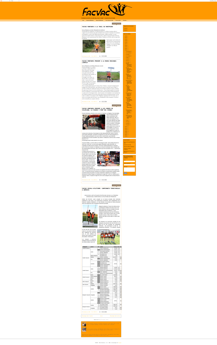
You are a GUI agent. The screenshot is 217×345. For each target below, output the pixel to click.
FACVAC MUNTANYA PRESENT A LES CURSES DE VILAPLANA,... (129, 76)
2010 (126, 129)
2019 (126, 40)
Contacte (124, 20)
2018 (126, 42)
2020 (126, 39)
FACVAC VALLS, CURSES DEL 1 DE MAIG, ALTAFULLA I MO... (129, 112)
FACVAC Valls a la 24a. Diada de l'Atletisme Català (98, 322)
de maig (127, 62)
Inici (83, 20)
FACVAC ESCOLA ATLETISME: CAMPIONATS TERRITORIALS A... (129, 82)
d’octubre (128, 54)
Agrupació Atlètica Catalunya (129, 146)
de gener (128, 124)
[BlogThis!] (103, 56)
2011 (126, 128)
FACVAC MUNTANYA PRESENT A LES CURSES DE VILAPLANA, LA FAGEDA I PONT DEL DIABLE (97, 109)
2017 (126, 43)
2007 (126, 134)
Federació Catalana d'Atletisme (127, 149)
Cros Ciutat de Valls (109, 20)
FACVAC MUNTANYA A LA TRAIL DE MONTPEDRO (97, 26)
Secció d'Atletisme (99, 20)
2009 (126, 131)
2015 (126, 46)
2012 (126, 126)
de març (127, 121)
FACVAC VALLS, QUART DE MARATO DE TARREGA (129, 94)
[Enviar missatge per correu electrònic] (100, 56)
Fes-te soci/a (118, 20)
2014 (126, 48)
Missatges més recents (87, 316)
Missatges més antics (115, 316)
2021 (126, 37)
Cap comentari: (94, 56)
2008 (126, 132)
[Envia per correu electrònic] (102, 56)
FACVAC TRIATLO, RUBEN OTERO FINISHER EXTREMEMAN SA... (129, 88)
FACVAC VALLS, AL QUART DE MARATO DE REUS (129, 117)
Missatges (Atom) (104, 319)
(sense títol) (85, 333)
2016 (126, 45)
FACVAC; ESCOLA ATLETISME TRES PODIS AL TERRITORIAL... (129, 105)
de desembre (128, 51)
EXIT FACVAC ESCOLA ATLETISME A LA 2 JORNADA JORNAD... (129, 99)
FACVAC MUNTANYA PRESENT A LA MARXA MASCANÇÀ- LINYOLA (129, 70)
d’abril (127, 120)
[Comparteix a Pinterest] (106, 56)
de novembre (128, 52)
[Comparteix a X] (104, 56)
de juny (127, 60)
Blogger (119, 342)
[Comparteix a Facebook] (105, 56)
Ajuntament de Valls (127, 144)
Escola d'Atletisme (90, 20)
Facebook (125, 28)
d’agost (127, 57)
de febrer (128, 123)
